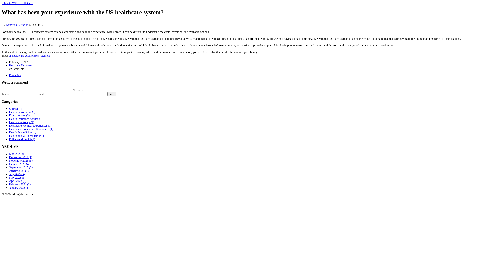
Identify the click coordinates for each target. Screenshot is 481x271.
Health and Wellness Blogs (27, 135)
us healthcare (16, 55)
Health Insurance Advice (25, 118)
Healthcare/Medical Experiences (30, 125)
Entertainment (19, 115)
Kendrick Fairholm (17, 25)
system (42, 55)
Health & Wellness (22, 112)
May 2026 (17, 153)
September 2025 (21, 167)
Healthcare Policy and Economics (31, 129)
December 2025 (20, 157)
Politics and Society (22, 139)
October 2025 (19, 164)
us (48, 55)
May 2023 (17, 177)
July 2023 (17, 174)
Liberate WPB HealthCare (17, 3)
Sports (15, 108)
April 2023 (17, 181)
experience (31, 55)
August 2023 (19, 170)
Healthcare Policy (21, 122)
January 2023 (19, 187)
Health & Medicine (22, 132)
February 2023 (20, 184)
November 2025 (21, 160)
